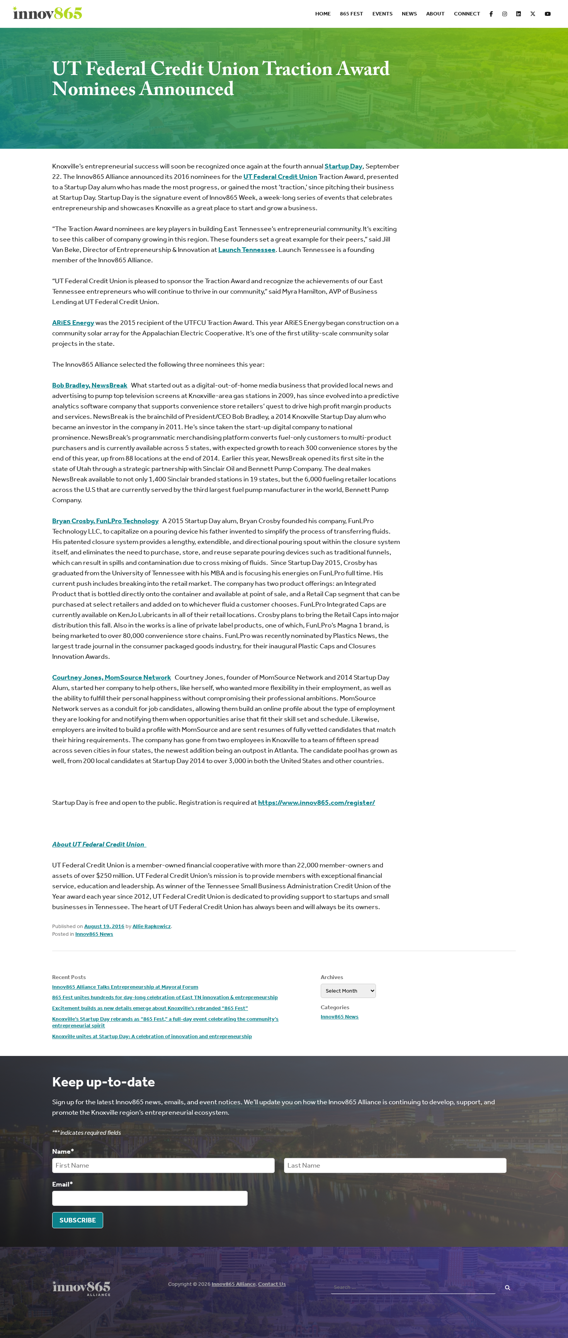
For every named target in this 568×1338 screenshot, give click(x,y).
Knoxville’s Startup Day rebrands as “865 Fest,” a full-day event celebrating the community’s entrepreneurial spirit (165, 1022)
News (409, 13)
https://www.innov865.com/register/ (316, 802)
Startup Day (343, 166)
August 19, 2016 (104, 926)
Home (323, 13)
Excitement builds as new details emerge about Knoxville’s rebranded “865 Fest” (150, 1008)
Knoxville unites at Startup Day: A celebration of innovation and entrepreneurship (152, 1036)
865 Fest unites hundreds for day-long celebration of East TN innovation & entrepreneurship (165, 997)
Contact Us (272, 1284)
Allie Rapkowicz (152, 926)
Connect (467, 13)
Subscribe (78, 1220)
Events (382, 13)
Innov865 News (94, 934)
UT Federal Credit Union (280, 176)
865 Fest (351, 13)
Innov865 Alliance (233, 1284)
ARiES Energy (73, 322)
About (435, 13)
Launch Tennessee (246, 249)
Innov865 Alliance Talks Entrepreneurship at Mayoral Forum (125, 987)
